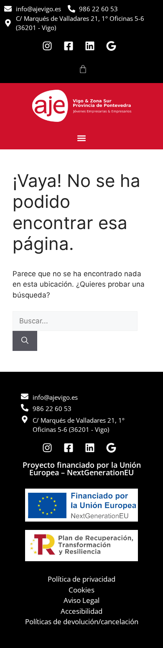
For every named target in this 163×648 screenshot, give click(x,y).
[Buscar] (25, 341)
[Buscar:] (75, 321)
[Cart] (83, 69)
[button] (82, 138)
